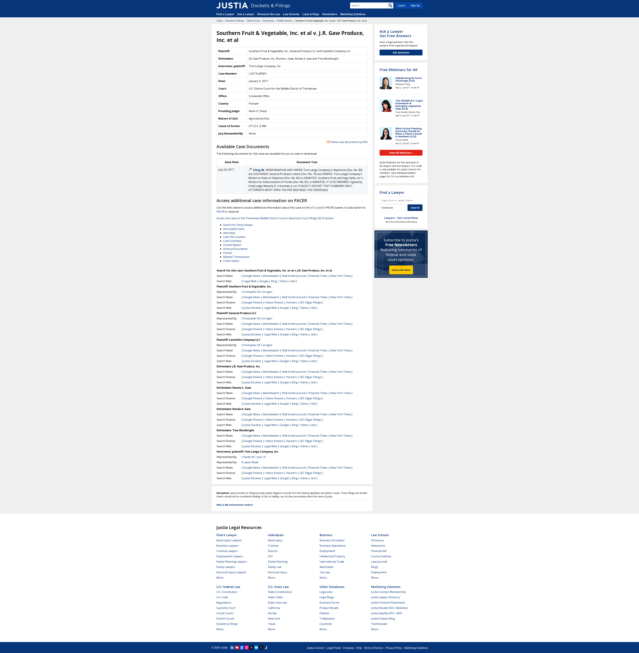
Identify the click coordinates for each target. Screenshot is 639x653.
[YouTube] (237, 648)
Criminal (273, 545)
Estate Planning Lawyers (231, 561)
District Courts (225, 618)
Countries (326, 624)
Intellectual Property (332, 556)
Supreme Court (225, 608)
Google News (251, 276)
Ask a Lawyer (246, 14)
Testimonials (379, 624)
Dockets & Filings (227, 624)
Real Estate (326, 567)
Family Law (274, 567)
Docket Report (232, 245)
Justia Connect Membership (388, 592)
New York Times (340, 276)
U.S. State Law (278, 587)
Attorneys (229, 233)
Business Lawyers (227, 545)
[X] (261, 648)
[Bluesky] (256, 648)
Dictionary (377, 540)
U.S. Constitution (226, 592)
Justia (224, 647)
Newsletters (329, 14)
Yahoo (284, 281)
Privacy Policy (393, 648)
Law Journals (379, 561)
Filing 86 (259, 170)
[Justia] (232, 5)
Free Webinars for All (398, 69)
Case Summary (232, 241)
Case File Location (234, 237)
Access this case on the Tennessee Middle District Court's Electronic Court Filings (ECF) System (275, 218)
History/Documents (235, 249)
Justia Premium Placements (388, 602)
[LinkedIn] (232, 648)
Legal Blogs (327, 597)
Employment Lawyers (229, 556)
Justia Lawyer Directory (385, 597)
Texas (271, 624)
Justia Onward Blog (383, 618)
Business (326, 535)
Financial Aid (378, 551)
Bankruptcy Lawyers (229, 540)
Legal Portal (333, 648)
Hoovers (291, 302)
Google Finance (252, 302)
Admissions (378, 545)
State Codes (275, 597)
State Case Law (277, 602)
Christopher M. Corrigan (257, 292)
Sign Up (415, 5)
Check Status (231, 261)
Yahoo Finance (274, 302)
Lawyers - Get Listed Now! (401, 218)
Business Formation (332, 540)
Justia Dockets (252, 308)
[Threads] (251, 648)
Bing (274, 281)
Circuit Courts (224, 613)
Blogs (374, 567)
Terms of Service (373, 648)
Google (263, 281)
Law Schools (291, 14)
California (274, 608)
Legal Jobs (326, 592)
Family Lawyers (225, 567)
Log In (401, 5)
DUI (270, 556)
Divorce (272, 551)
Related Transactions (236, 257)
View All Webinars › (401, 152)
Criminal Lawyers (227, 551)
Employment (327, 551)
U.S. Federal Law (228, 587)
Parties (227, 253)
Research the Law (268, 14)
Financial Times (317, 276)
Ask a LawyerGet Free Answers (395, 33)
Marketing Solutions (353, 14)
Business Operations (333, 545)
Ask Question (401, 52)
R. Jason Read (250, 462)
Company (348, 648)
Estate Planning (278, 561)
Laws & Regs (311, 14)
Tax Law (325, 572)
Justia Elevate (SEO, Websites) (389, 608)
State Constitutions (280, 592)
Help (359, 648)
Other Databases (332, 587)
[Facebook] (242, 648)
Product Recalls (329, 608)
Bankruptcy (275, 540)
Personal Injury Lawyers (231, 572)
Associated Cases (233, 229)
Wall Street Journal (294, 276)
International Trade (332, 561)
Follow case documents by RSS (348, 142)
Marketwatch (271, 276)
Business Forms (329, 602)
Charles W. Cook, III (254, 457)
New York (274, 618)
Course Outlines (381, 556)
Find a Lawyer (225, 14)
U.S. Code (222, 597)
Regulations (223, 602)
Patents (324, 613)
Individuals (276, 535)
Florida (272, 613)
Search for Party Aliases (238, 225)
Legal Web (249, 281)
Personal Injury (277, 572)
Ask (293, 281)
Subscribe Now (401, 269)
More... (220, 577)
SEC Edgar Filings (310, 302)
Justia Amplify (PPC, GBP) (386, 613)
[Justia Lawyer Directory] (266, 648)
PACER (220, 211)
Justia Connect (315, 648)
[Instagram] (247, 648)
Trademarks (327, 618)
